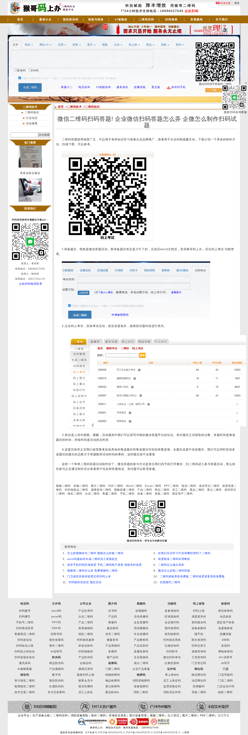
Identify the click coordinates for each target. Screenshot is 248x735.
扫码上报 (199, 610)
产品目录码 (85, 610)
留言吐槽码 (85, 686)
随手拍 (199, 634)
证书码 (112, 610)
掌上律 (169, 674)
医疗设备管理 (138, 715)
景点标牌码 (112, 686)
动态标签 (226, 616)
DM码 (225, 639)
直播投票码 (141, 651)
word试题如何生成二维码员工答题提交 (92, 558)
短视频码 (141, 610)
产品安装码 (141, 645)
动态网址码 (199, 680)
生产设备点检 (41, 715)
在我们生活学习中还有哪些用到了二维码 (184, 553)
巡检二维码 (162, 493)
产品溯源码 (56, 668)
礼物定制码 (172, 645)
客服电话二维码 (25, 634)
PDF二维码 (115, 485)
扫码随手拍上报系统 (30, 203)
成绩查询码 (199, 651)
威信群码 (112, 628)
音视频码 (196, 19)
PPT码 (56, 622)
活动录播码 (141, 616)
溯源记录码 (85, 668)
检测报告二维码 (25, 686)
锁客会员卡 (85, 680)
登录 (236, 3)
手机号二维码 (25, 622)
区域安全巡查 (117, 715)
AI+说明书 (225, 657)
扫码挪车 (25, 616)
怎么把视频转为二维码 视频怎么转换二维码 (95, 553)
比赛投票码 (172, 663)
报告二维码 (85, 634)
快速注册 (225, 3)
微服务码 (112, 639)
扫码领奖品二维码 (76, 489)
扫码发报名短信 (25, 657)
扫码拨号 (25, 610)
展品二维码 (197, 489)
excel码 (56, 616)
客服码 (112, 622)
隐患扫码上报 (85, 674)
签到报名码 (199, 622)
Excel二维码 (153, 485)
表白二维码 (141, 663)
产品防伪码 (85, 657)
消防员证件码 (172, 692)
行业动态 (32, 117)
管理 (186, 732)
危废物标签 (225, 628)
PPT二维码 (171, 485)
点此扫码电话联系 (30, 283)
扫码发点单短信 (25, 651)
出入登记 (173, 715)
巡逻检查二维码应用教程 (174, 558)
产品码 (112, 616)
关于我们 (222, 19)
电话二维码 (189, 485)
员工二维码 (179, 489)
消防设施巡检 (79, 715)
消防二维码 (140, 692)
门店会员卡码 (225, 686)
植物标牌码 (112, 674)
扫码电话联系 (25, 628)
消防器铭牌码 (141, 680)
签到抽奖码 (172, 634)
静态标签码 (225, 610)
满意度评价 (199, 616)
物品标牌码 (112, 680)
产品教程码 (141, 639)
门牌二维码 (112, 668)
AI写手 (225, 663)
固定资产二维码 (183, 493)
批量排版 (226, 634)
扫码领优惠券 (85, 639)
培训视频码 (141, 628)
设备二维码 (144, 493)
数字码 (56, 674)
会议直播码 (141, 622)
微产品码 (112, 657)
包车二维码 (112, 634)
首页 (20, 19)
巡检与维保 (96, 19)
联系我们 (30, 208)
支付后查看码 (56, 692)
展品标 (112, 692)
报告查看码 (56, 639)
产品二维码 (144, 489)
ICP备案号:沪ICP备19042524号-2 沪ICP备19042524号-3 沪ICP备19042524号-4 (133, 732)
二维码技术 (74, 106)
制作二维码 (98, 715)
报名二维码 (75, 493)
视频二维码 (63, 485)
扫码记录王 (199, 645)
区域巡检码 (172, 616)
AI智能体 (121, 19)
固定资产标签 (225, 622)
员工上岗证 (85, 692)
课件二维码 (56, 645)
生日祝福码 (141, 657)
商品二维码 (162, 489)
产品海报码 (112, 645)
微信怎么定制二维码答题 (174, 570)
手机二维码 (127, 493)
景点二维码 (214, 489)
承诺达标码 (85, 645)
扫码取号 (172, 651)
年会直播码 (141, 634)
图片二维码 (98, 485)
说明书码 (56, 634)
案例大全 (45, 19)
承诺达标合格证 (30, 169)
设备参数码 (199, 628)
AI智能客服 (24, 668)
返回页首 (223, 715)
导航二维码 (199, 692)
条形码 (225, 645)
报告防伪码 (70, 19)
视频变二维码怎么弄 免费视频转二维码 (92, 570)
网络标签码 (225, 651)
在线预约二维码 (170, 582)
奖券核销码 (85, 628)
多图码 (112, 651)
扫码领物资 (85, 651)
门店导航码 (225, 674)
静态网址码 (199, 674)
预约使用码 (172, 628)
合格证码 (85, 663)
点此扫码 (192, 11)
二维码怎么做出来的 (171, 564)
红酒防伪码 (56, 686)
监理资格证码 (172, 686)
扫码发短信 (24, 639)
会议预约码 (172, 622)
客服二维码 (109, 493)
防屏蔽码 (199, 686)
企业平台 (23, 715)
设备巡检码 (172, 610)
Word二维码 (134, 485)
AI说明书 (56, 651)
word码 (56, 610)
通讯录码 (25, 663)
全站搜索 (32, 123)
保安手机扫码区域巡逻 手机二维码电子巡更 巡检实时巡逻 (104, 564)
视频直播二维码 (124, 489)
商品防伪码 (56, 663)
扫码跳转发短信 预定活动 (85, 582)
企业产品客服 (141, 668)
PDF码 (56, 628)
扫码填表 (171, 19)
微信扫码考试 (172, 657)
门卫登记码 (199, 663)
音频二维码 (80, 485)
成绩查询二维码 (101, 489)
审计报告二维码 (25, 680)
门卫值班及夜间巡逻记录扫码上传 (89, 576)
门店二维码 (225, 680)
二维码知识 (32, 112)
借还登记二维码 (209, 485)
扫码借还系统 (172, 639)
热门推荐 (30, 142)
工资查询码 (199, 657)
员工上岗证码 (172, 680)
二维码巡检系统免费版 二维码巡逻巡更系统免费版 (192, 576)
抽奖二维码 (225, 692)
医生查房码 (199, 639)
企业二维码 (92, 493)
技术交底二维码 (25, 692)
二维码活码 (146, 19)
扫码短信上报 (25, 645)
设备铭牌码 (141, 686)
